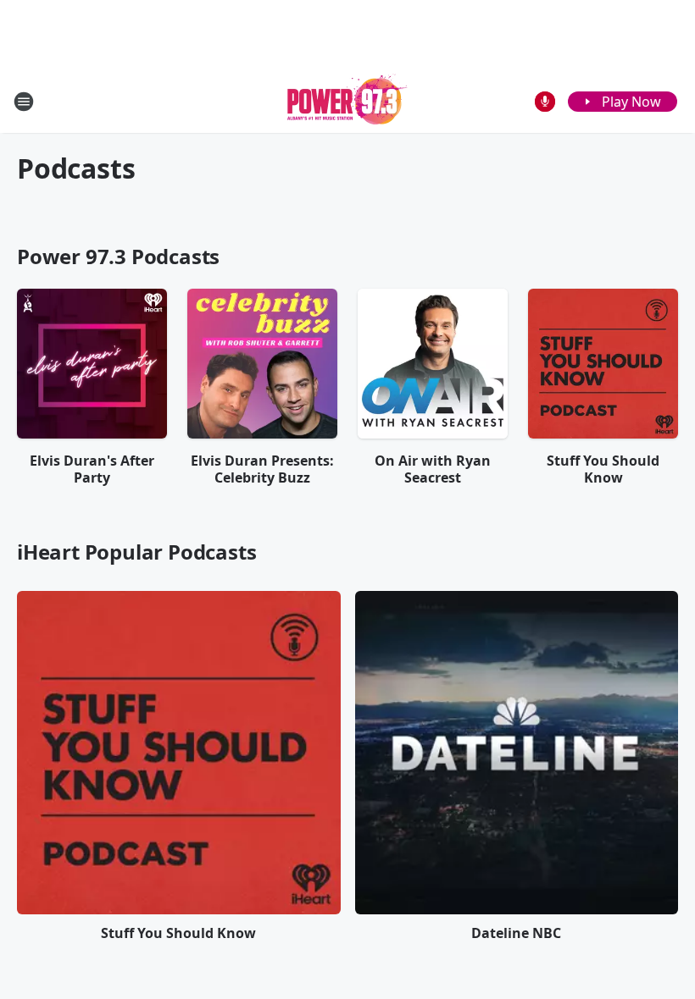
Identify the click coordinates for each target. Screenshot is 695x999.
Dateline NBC (516, 932)
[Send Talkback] (545, 101)
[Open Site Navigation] (24, 101)
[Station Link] (347, 101)
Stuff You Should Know (178, 932)
